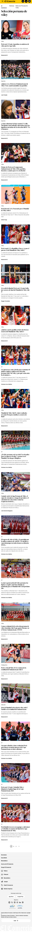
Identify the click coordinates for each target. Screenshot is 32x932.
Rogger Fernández (5, 301)
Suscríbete (4, 857)
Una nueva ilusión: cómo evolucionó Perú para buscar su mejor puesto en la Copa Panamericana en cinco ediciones (14, 747)
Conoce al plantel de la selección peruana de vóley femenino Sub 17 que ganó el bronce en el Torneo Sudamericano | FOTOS (15, 628)
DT (1, 366)
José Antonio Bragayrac (7, 510)
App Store (11, 896)
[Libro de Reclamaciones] (20, 907)
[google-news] (23, 902)
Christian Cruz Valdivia (6, 384)
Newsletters (4, 860)
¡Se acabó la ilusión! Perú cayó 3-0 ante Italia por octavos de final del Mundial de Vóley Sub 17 (15, 290)
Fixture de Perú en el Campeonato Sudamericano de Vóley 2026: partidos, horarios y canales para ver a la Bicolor (13, 169)
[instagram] (15, 902)
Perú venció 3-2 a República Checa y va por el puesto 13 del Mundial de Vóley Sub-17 (15, 249)
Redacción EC (4, 55)
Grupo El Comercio (6, 867)
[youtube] (17, 902)
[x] (12, 902)
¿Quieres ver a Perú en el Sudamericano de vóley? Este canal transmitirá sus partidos (14, 85)
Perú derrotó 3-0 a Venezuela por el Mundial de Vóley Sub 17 (15, 209)
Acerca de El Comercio (7, 864)
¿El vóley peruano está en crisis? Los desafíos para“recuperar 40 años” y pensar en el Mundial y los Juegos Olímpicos (15, 456)
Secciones (4, 855)
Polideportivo (4, 665)
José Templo (4, 95)
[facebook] (9, 902)
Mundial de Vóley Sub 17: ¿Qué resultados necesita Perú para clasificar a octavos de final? (14, 415)
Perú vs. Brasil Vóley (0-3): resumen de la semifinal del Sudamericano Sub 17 (13, 669)
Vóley (2, 41)
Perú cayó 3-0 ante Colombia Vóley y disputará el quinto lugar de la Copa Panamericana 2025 (12, 789)
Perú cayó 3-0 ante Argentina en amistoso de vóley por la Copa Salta (15, 45)
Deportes (3, 81)
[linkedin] (20, 902)
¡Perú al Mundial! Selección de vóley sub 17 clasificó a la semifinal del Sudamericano (14, 708)
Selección (3, 704)
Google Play (20, 896)
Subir (15, 920)
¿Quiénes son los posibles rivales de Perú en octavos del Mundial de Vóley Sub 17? (14, 331)
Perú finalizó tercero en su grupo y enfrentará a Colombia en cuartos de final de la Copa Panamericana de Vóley (15, 829)
